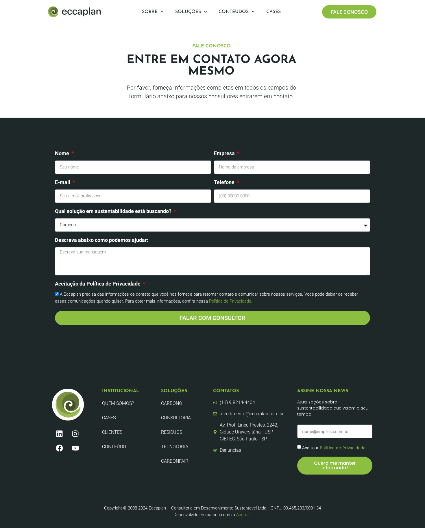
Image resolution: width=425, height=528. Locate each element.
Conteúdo (114, 446)
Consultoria (176, 417)
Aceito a (334, 447)
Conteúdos (234, 12)
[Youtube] (75, 448)
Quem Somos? (118, 403)
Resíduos (171, 432)
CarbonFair (174, 461)
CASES (109, 417)
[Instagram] (75, 433)
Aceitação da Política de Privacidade (98, 284)
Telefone (225, 182)
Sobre (150, 12)
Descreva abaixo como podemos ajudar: (101, 240)
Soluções (188, 12)
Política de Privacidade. (230, 301)
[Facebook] (59, 448)
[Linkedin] (59, 433)
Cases (273, 12)
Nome (62, 153)
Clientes (112, 432)
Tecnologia (174, 446)
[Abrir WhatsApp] (410, 513)
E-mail (63, 182)
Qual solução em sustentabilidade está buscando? (114, 211)
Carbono (171, 403)
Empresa (225, 153)
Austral (243, 514)
